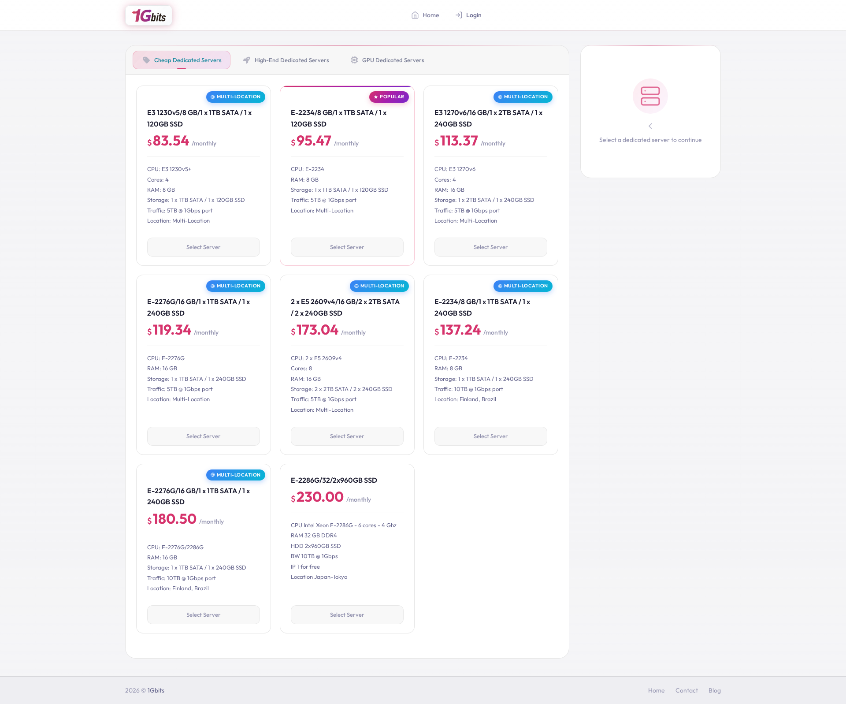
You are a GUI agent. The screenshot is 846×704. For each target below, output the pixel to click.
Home (656, 690)
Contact (686, 690)
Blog (715, 690)
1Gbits (156, 690)
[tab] (181, 60)
